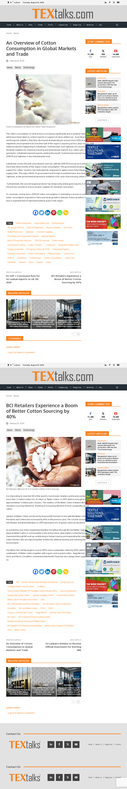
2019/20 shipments (35, 227)
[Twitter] (114, 2)
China (31, 262)
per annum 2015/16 (15, 227)
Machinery (43, 317)
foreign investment (15, 249)
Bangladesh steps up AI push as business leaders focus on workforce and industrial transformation (68, 323)
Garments (11, 262)
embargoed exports (61, 249)
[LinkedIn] (105, 2)
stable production (14, 232)
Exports (40, 262)
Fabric (48, 262)
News (16, 33)
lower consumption (36, 253)
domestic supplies (44, 232)
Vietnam (22, 262)
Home (9, 33)
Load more (102, 120)
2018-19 (10, 258)
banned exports (48, 236)
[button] (117, 25)
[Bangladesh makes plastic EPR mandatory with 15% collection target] (90, 108)
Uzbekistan (21, 258)
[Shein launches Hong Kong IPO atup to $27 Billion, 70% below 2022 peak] (18, 314)
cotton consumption (53, 258)
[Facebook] (110, 2)
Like (90, 50)
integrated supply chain (68, 245)
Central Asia (69, 253)
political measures (23, 223)
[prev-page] (73, 334)
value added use (41, 223)
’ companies (50, 245)
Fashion (18, 319)
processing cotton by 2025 (37, 249)
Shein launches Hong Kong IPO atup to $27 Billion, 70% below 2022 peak (18, 324)
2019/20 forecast (41, 240)
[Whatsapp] (59, 212)
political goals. (54, 253)
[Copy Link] (65, 212)
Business (68, 317)
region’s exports (53, 227)
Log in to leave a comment (21, 352)
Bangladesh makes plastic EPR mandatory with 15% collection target (108, 110)
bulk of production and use (19, 240)
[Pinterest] (53, 212)
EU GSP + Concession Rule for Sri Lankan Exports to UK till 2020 (23, 279)
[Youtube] (118, 2)
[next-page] (78, 334)
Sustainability (103, 105)
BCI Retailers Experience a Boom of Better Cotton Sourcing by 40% (66, 279)
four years (68, 227)
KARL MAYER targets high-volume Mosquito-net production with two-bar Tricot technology (43, 323)
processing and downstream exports (23, 236)
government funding (16, 245)
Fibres (18, 67)
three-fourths (58, 240)
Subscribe (116, 50)
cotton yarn (70, 258)
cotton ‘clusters (35, 245)
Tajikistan (30, 232)
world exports (58, 223)
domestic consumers (16, 253)
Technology (28, 67)
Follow (103, 50)
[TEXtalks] (63, 13)
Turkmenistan (35, 258)
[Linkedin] (47, 212)
